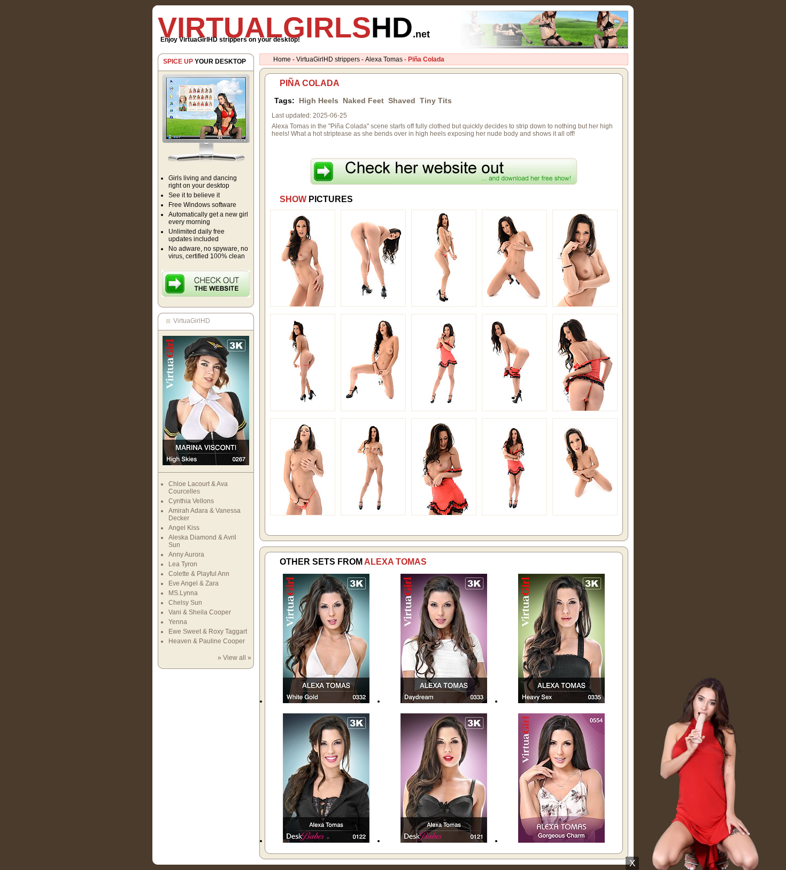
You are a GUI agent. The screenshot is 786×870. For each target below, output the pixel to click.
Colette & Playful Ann (198, 574)
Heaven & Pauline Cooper (206, 641)
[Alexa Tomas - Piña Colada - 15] (585, 513)
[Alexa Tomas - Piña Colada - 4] (514, 305)
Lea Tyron (182, 564)
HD (294, 27)
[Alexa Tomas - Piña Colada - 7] (373, 409)
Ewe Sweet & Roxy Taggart (207, 631)
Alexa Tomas (384, 59)
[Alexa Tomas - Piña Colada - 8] (443, 409)
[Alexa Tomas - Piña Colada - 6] (302, 409)
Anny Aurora (186, 554)
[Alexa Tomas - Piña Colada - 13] (443, 513)
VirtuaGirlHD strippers (328, 59)
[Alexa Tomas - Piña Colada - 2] (373, 305)
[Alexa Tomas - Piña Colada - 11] (302, 513)
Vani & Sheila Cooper (199, 612)
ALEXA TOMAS (395, 561)
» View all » (234, 657)
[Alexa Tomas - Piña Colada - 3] (443, 305)
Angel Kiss (183, 528)
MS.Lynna (183, 593)
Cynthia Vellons (191, 501)
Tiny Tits (436, 100)
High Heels (318, 100)
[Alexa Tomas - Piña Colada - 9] (514, 409)
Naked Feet (363, 100)
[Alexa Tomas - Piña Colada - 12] (373, 513)
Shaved (401, 100)
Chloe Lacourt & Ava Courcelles (198, 487)
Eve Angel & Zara (193, 583)
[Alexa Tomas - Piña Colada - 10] (585, 409)
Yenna (177, 622)
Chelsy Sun (185, 602)
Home (282, 59)
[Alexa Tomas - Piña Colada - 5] (585, 305)
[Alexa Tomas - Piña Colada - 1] (302, 305)
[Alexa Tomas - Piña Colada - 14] (514, 513)
